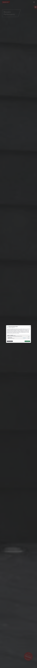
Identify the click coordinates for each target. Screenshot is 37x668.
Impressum (10, 327)
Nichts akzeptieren (9, 341)
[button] (27, 336)
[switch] (28, 336)
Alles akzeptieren (27, 341)
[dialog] (18, 334)
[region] (18, 337)
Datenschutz (13, 327)
